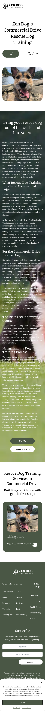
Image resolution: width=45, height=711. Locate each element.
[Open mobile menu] (41, 6)
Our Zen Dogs (21, 615)
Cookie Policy (17, 708)
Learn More (31, 53)
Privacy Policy (26, 708)
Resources (6, 603)
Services (19, 597)
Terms (32, 619)
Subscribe (30, 662)
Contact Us (34, 595)
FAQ (18, 609)
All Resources (7, 592)
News (4, 597)
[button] (41, 682)
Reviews (19, 603)
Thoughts (6, 609)
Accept (22, 702)
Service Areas (35, 601)
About (18, 592)
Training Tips (7, 615)
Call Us (11, 53)
